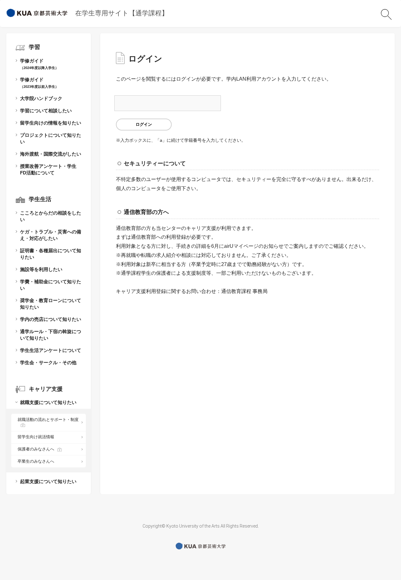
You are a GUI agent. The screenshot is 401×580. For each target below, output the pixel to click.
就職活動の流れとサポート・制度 (48, 419)
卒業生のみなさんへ (36, 461)
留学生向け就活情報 (36, 436)
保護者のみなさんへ (36, 449)
